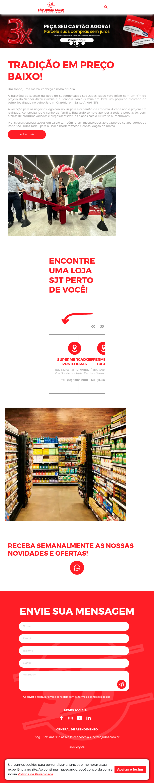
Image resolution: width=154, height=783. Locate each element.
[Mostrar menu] (150, 7)
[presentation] (93, 326)
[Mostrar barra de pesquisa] (106, 7)
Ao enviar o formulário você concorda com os (66, 697)
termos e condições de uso (94, 697)
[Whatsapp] (77, 568)
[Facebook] (62, 718)
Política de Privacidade (35, 774)
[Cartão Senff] (77, 30)
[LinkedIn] (89, 718)
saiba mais (27, 134)
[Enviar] (121, 684)
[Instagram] (71, 718)
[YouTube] (80, 718)
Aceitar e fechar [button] (130, 769)
